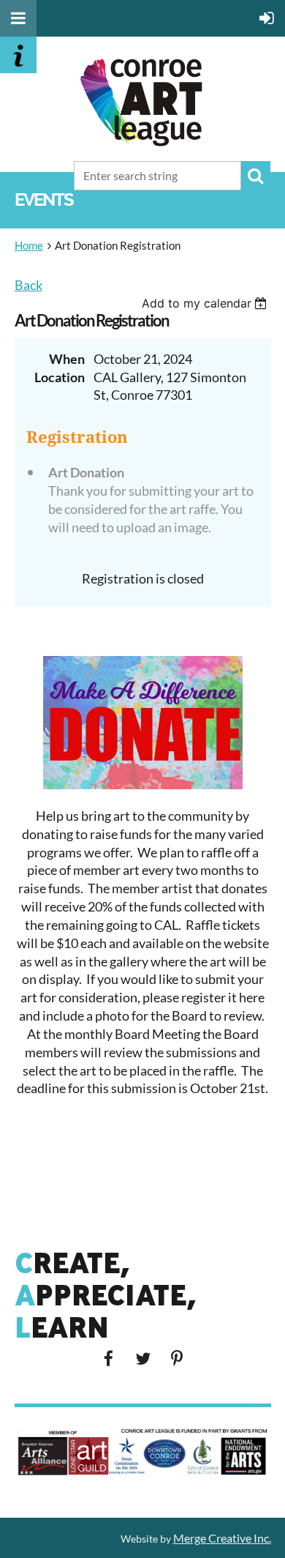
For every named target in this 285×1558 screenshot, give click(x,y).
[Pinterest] (177, 1358)
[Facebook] (108, 1358)
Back (28, 285)
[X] (142, 1358)
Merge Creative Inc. (222, 1538)
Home (29, 245)
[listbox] (206, 303)
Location (59, 377)
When (67, 359)
